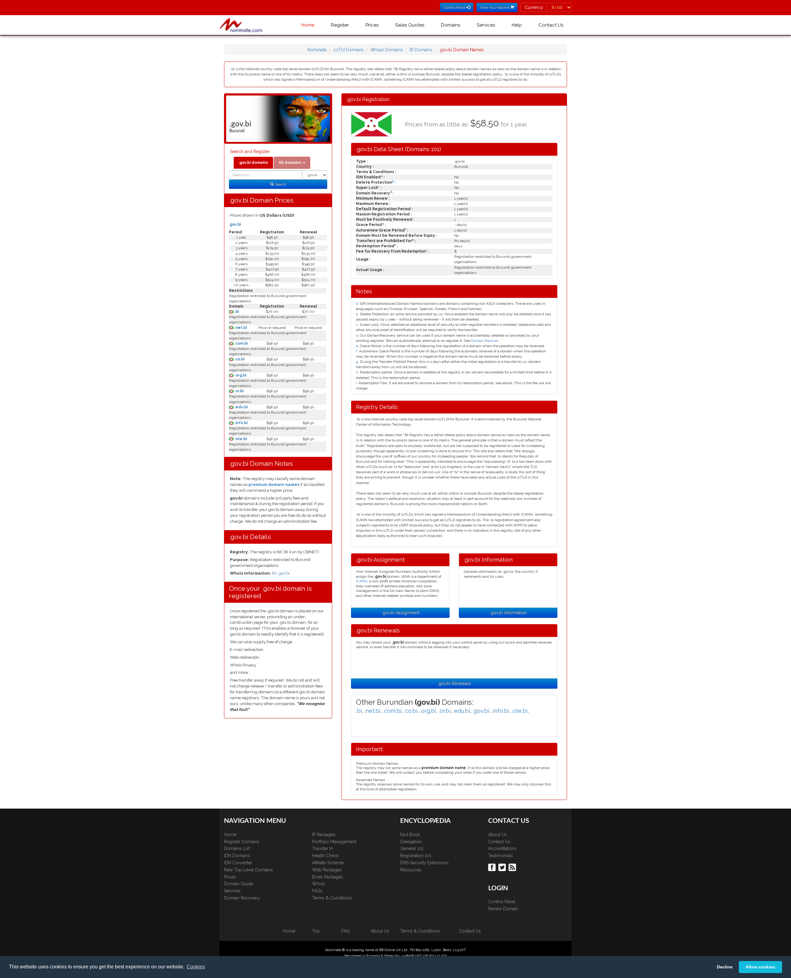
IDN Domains (237, 855)
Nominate (317, 49)
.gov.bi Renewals (454, 683)
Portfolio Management (334, 841)
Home (307, 25)
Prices (372, 25)
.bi (236, 311)
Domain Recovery (242, 897)
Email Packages (327, 876)
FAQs (317, 890)
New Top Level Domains (248, 869)
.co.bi (239, 359)
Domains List (237, 848)
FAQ (345, 931)
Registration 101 (415, 855)
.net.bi (240, 327)
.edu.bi (241, 407)
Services (486, 25)
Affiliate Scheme (328, 862)
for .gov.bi (281, 573)
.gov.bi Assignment (400, 612)
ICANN (361, 581)
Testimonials (500, 855)
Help (517, 25)
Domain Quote (238, 883)
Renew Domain (503, 908)
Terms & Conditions (332, 897)
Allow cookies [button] (760, 966)
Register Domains (241, 841)
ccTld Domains (348, 49)
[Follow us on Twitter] (502, 866)
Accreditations (502, 848)
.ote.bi (240, 439)
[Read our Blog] (513, 866)
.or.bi (238, 391)
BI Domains (421, 49)
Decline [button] (725, 966)
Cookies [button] (196, 966)
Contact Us (551, 25)
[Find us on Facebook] (492, 866)
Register (340, 25)
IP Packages (324, 834)
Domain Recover (484, 340)
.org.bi (240, 375)
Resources (410, 869)
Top (316, 931)
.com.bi (241, 343)
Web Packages (327, 869)
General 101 (412, 848)
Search (280, 184)
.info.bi (240, 423)
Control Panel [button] (454, 7)
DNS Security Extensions (424, 862)
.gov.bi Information (508, 612)
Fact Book (410, 834)
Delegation (411, 841)
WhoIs (318, 883)
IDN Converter (238, 862)
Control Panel (501, 901)
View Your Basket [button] (495, 7)
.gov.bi (235, 224)
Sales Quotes (409, 25)
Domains (450, 25)
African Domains (386, 49)
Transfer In (322, 848)
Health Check (325, 855)
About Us (497, 834)
